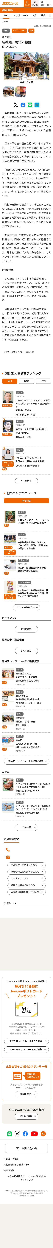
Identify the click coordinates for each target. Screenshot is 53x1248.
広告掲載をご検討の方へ (17, 1164)
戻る (6, 21)
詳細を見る (25, 1094)
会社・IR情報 (11, 1158)
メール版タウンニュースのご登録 (26, 1049)
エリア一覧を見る (26, 607)
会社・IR (35, 5)
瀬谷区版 (7, 10)
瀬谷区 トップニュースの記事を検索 (25, 761)
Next (44, 64)
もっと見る (25, 481)
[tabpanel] (26, 68)
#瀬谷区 (30, 352)
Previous (9, 64)
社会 (43, 15)
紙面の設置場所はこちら (23, 885)
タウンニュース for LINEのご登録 (26, 1041)
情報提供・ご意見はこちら (24, 865)
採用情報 (9, 1170)
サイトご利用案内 (37, 1176)
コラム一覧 (25, 827)
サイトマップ (26, 1179)
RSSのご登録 (25, 1116)
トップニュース (21, 15)
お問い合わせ (29, 1148)
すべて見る (26, 629)
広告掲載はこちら (19, 878)
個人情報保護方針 (16, 1176)
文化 (35, 15)
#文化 (7, 352)
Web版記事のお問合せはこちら (26, 892)
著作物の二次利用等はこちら (25, 872)
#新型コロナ (18, 352)
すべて (6, 15)
